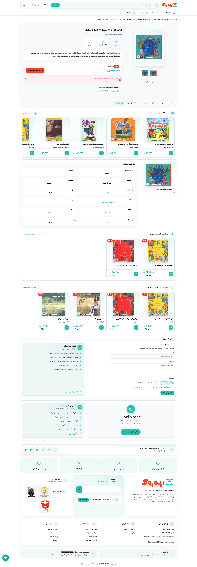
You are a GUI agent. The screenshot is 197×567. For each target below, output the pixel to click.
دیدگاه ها (143, 103)
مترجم (152, 103)
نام (173, 353)
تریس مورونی (133, 147)
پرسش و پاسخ (119, 103)
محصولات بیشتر (27, 113)
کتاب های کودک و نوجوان (161, 19)
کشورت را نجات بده (63, 144)
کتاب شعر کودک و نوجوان (143, 19)
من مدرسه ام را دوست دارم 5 (164, 144)
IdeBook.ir (104, 564)
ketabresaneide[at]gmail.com (159, 542)
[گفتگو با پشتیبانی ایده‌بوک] (5, 557)
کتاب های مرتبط (131, 103)
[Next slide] (36, 113)
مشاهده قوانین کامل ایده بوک (73, 392)
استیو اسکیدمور (57, 147)
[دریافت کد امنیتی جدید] (156, 382)
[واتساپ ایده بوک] (55, 449)
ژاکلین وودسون (98, 322)
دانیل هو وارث (168, 147)
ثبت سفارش (83, 499)
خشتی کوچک (107, 212)
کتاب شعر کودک (127, 19)
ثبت (79, 489)
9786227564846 (107, 203)
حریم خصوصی (92, 536)
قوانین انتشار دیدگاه (152, 388)
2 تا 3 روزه (101, 91)
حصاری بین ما (99, 319)
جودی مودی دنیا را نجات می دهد (93, 144)
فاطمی (107, 193)
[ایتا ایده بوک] (31, 449)
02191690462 (166, 529)
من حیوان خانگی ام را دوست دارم (128, 144)
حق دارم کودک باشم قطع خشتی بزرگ (126, 265)
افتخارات (55, 540)
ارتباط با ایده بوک (52, 533)
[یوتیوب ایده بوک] (37, 449)
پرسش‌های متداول (91, 529)
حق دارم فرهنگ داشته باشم (25, 144)
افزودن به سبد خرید (34, 70)
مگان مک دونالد (97, 147)
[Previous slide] (40, 113)
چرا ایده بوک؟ (54, 536)
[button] (152, 82)
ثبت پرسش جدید (129, 432)
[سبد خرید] (23, 5)
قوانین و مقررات (92, 533)
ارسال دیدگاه (167, 393)
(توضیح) (100, 87)
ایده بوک (174, 19)
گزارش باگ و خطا (91, 540)
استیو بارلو (64, 147)
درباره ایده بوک (53, 529)
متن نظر (172, 362)
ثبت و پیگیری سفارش (128, 529)
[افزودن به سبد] (171, 153)
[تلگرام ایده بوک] (49, 449)
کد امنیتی (171, 378)
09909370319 (166, 533)
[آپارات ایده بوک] (25, 449)
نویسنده (161, 103)
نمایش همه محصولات (29, 234)
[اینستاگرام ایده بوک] (43, 449)
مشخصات (171, 103)
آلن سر (31, 147)
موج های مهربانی (63, 319)
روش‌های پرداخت (130, 533)
